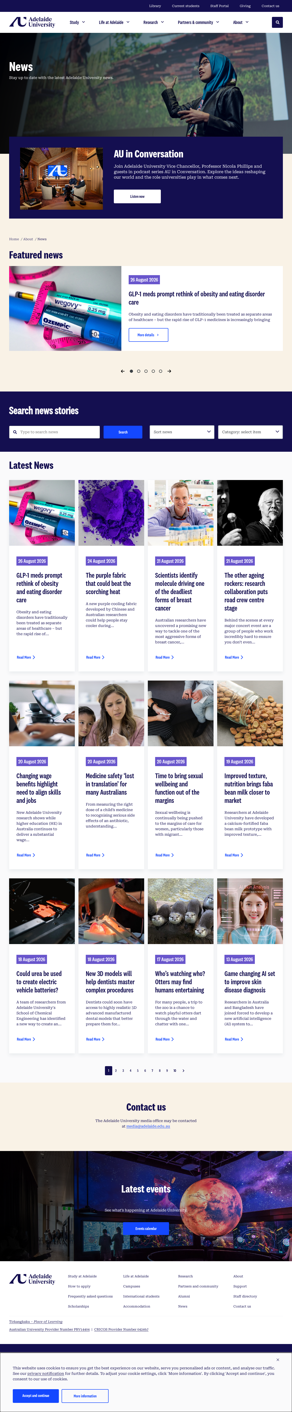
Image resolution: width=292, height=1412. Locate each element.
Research (185, 1276)
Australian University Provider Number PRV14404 (49, 1329)
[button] (277, 1360)
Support (240, 1286)
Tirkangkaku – (36, 1321)
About (238, 1276)
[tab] (131, 371)
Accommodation (136, 1306)
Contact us (270, 6)
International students (141, 1296)
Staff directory (245, 1296)
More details (146, 334)
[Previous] (123, 371)
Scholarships (78, 1306)
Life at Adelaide (136, 1276)
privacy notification (45, 1373)
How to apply (79, 1286)
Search (123, 432)
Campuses (131, 1286)
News (182, 1306)
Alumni (184, 1296)
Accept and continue (35, 1395)
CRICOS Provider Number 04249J (121, 1329)
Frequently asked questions (90, 1296)
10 (175, 1070)
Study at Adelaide (82, 1276)
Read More (24, 657)
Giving (245, 6)
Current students (185, 6)
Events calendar (146, 1228)
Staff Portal (219, 6)
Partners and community (198, 1286)
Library (155, 6)
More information (85, 1396)
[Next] (169, 371)
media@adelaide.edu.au (148, 1126)
